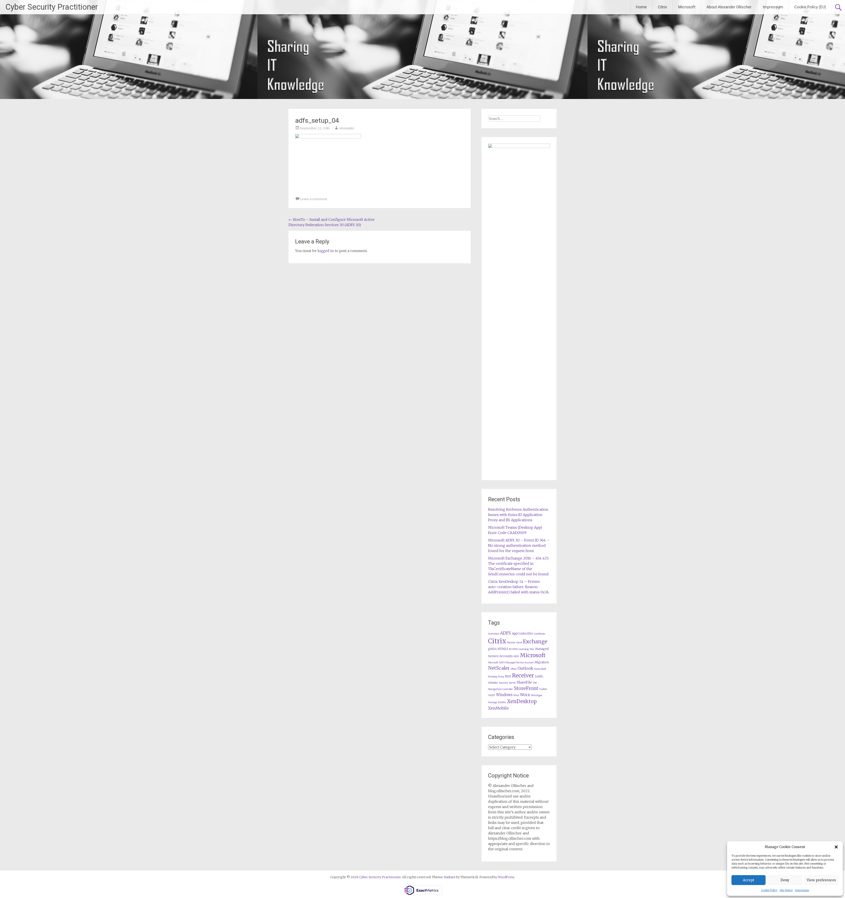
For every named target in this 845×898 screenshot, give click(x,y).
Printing (492, 676)
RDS (508, 676)
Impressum (802, 890)
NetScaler (499, 668)
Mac (532, 649)
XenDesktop (522, 701)
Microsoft (686, 7)
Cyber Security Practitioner (52, 7)
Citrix (662, 7)
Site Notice (786, 890)
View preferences (821, 880)
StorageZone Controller (500, 689)
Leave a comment (313, 199)
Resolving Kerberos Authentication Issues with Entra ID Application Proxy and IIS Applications (518, 514)
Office (514, 669)
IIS (510, 649)
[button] (836, 847)
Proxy (501, 676)
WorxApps (536, 695)
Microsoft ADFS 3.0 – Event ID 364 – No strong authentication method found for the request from (518, 545)
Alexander (347, 128)
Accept (748, 880)
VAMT (491, 695)
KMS (515, 649)
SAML (539, 676)
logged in (326, 251)
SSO (535, 682)
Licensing (523, 649)
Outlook (525, 668)
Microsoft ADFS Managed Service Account (511, 662)
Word (516, 695)
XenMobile (498, 708)
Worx (525, 694)
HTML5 (503, 649)
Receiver (523, 675)
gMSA (492, 649)
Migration (542, 662)
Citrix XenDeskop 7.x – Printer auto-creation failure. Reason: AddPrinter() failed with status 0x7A (518, 586)
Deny (785, 880)
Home (641, 7)
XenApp (492, 702)
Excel (519, 642)
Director (511, 642)
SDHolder (493, 682)
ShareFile (524, 682)
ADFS (505, 633)
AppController (522, 633)
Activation (493, 633)
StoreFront (526, 688)
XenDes (502, 702)
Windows (504, 695)
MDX (516, 656)
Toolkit (543, 689)
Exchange (535, 641)
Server (512, 682)
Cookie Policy (769, 890)
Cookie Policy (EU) (810, 7)
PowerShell (540, 669)
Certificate (539, 633)
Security (503, 682)
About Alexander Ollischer (729, 7)
